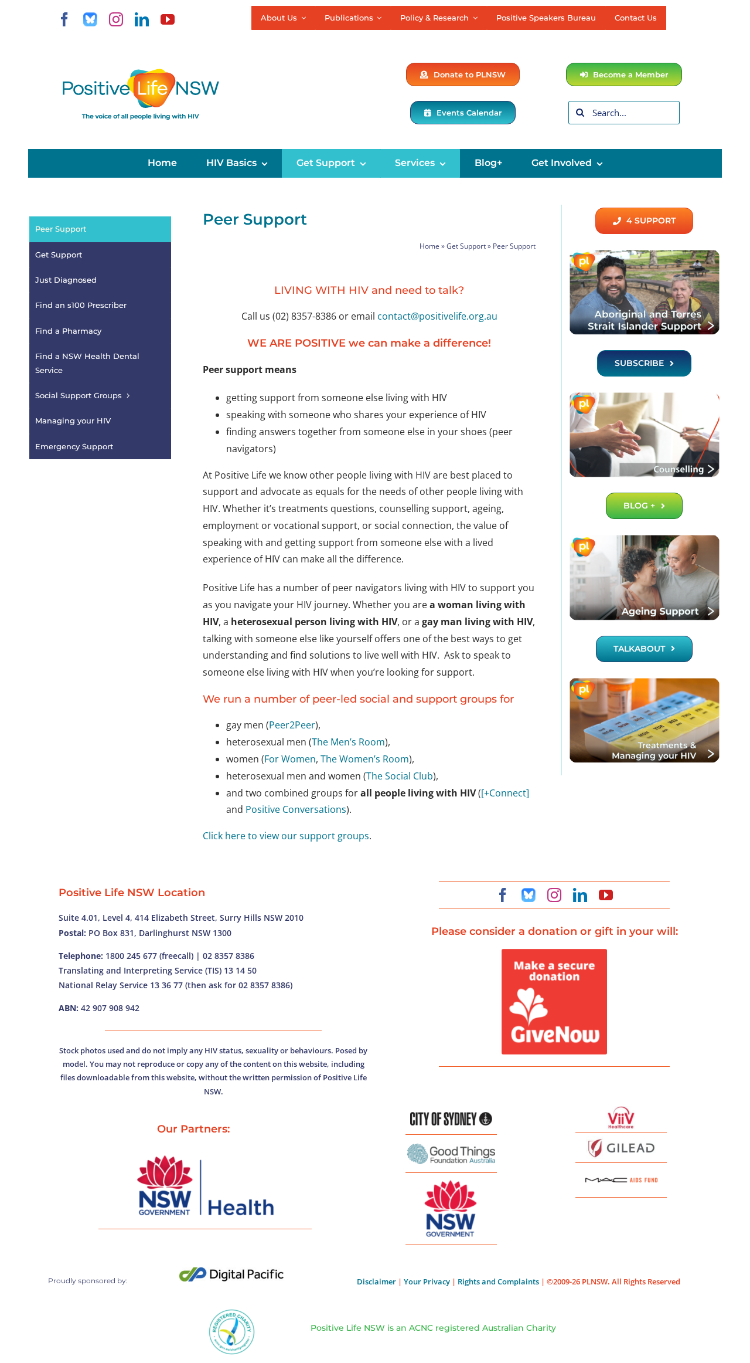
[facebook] (64, 19)
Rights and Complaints (498, 1281)
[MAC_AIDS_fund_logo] (621, 1173)
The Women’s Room (365, 758)
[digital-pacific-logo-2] (231, 1272)
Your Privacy (427, 1281)
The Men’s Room (348, 741)
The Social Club (399, 775)
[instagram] (116, 19)
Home (429, 246)
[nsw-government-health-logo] (205, 1156)
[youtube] (168, 19)
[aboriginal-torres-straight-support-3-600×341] (644, 253)
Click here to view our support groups (286, 835)
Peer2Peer (292, 724)
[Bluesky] (90, 19)
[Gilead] (621, 1140)
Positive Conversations (296, 809)
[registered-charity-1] (231, 1313)
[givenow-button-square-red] (554, 953)
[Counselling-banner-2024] (644, 395)
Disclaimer (376, 1281)
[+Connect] (505, 792)
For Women (290, 758)
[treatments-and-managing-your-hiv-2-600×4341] (644, 681)
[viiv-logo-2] (621, 1110)
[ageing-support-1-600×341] (644, 538)
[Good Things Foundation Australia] (451, 1148)
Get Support (466, 246)
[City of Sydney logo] (451, 1116)
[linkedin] (142, 19)
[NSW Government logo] (451, 1180)
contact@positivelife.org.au (437, 316)
